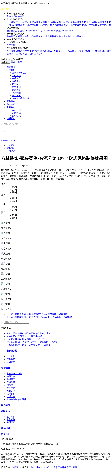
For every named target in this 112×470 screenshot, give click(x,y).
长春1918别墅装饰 (47, 31)
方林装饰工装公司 (70, 51)
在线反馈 (16, 81)
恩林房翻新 (12, 45)
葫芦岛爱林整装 (37, 36)
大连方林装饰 (104, 25)
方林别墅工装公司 (34, 53)
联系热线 (5, 434)
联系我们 (16, 93)
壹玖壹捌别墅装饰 (16, 31)
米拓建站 (16, 467)
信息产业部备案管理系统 (65, 467)
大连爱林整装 (79, 36)
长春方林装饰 (45, 25)
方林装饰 (11, 22)
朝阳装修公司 (86, 51)
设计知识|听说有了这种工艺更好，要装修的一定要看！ (33, 342)
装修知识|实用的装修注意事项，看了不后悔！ (29, 345)
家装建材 (16, 90)
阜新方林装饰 (77, 22)
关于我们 (5, 368)
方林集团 (16, 87)
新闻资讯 (5, 411)
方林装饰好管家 (19, 73)
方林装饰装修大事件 (22, 98)
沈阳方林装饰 (23, 22)
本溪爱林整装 (52, 36)
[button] (6, 140)
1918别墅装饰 (31, 31)
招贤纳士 (16, 84)
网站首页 (11, 67)
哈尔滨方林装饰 (90, 25)
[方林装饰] (16, 62)
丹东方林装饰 (59, 25)
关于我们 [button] (11, 70)
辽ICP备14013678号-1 (41, 467)
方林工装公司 (18, 53)
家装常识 (16, 113)
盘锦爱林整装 (23, 36)
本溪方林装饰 (63, 22)
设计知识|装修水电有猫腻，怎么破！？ (25, 339)
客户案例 (11, 104)
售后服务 (16, 95)
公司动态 (16, 115)
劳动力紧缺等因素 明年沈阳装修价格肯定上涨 (29, 333)
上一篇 (37, 314)
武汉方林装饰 (18, 25)
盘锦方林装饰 (36, 22)
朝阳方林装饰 (50, 22)
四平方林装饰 (91, 22)
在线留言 (16, 78)
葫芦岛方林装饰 (74, 25)
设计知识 (16, 110)
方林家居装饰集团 (15, 16)
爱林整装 (11, 36)
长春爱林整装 (66, 36)
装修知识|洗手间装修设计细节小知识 (24, 336)
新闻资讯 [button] (11, 107)
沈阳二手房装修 (53, 51)
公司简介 (16, 75)
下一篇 (39, 317)
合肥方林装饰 (32, 25)
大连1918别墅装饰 (65, 31)
